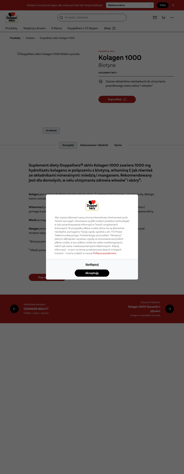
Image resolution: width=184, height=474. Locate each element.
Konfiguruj (92, 264)
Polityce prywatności (104, 253)
